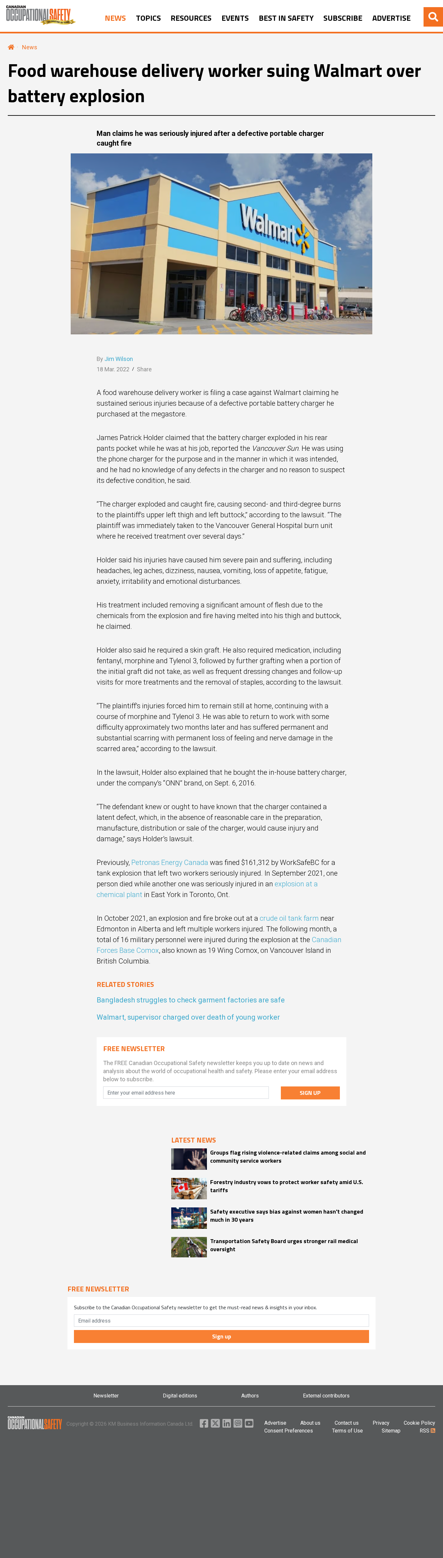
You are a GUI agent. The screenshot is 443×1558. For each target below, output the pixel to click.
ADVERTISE (391, 18)
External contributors (326, 1396)
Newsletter (106, 1396)
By (115, 358)
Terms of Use (347, 1431)
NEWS (115, 18)
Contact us (347, 1423)
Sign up (221, 1336)
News (29, 47)
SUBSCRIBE (342, 18)
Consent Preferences (288, 1431)
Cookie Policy (419, 1423)
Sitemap (391, 1431)
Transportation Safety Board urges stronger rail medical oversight (284, 1245)
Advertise (275, 1423)
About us (310, 1423)
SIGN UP (310, 1092)
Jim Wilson (118, 358)
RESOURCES (191, 18)
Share (144, 369)
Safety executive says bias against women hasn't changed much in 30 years (286, 1215)
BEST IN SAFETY (286, 18)
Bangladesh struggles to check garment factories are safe (191, 1000)
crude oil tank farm (289, 918)
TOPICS (148, 18)
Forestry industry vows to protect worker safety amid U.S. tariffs (286, 1186)
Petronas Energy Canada (169, 862)
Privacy (381, 1423)
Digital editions (180, 1396)
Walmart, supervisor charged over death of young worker (188, 1017)
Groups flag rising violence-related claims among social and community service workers (288, 1156)
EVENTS (235, 18)
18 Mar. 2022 (113, 369)
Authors (250, 1396)
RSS (425, 1431)
